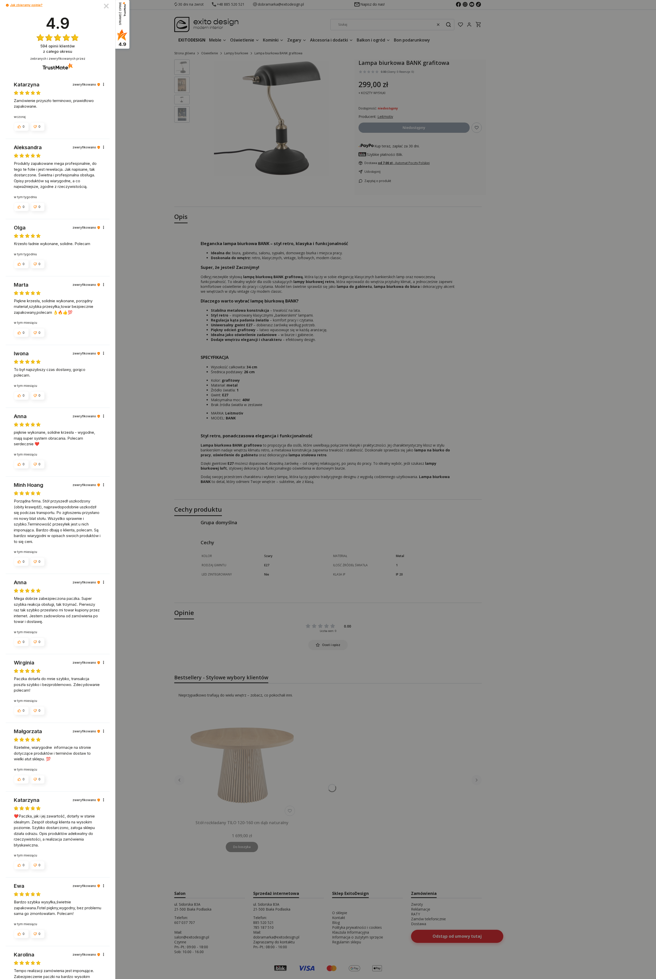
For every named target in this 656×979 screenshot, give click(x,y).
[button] (7, 5)
